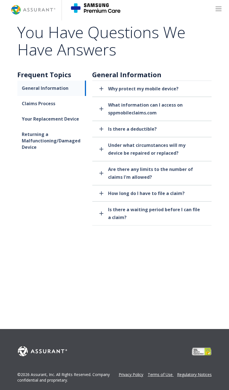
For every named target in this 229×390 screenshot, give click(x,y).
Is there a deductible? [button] (132, 129)
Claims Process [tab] (38, 103)
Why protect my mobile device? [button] (143, 89)
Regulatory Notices (194, 374)
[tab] (152, 89)
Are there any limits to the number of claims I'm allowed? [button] (150, 173)
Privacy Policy (131, 374)
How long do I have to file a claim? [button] (146, 193)
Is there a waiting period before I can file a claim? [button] (154, 213)
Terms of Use (161, 374)
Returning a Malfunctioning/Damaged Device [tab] (51, 140)
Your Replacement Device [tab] (50, 119)
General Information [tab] (45, 88)
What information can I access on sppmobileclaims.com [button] (145, 109)
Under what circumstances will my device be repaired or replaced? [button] (146, 149)
